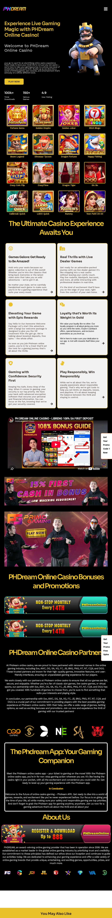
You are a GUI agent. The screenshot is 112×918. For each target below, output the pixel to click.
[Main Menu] (105, 9)
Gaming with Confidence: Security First (24, 376)
